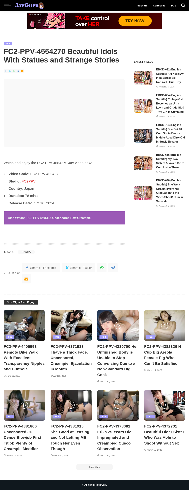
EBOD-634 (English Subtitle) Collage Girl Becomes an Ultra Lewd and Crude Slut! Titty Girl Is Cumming (170, 103)
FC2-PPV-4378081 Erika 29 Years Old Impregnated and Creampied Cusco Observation (114, 437)
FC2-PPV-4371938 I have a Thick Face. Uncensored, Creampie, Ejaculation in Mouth (71, 357)
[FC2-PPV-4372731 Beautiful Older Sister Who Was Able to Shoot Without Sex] (164, 405)
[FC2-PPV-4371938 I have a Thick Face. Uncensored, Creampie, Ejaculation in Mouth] (71, 325)
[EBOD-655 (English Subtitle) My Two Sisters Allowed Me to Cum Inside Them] (143, 163)
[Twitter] (10, 71)
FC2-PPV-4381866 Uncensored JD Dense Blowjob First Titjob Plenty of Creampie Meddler (22, 437)
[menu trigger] (9, 5)
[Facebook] (6, 71)
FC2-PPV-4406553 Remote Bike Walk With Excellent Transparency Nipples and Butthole (24, 357)
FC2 (8, 43)
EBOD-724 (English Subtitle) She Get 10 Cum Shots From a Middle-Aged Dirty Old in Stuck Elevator (170, 133)
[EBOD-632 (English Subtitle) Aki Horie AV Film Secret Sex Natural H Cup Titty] (143, 78)
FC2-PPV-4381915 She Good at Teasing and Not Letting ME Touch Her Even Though (70, 437)
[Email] (22, 71)
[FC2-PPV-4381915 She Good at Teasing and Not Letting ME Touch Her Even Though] (71, 405)
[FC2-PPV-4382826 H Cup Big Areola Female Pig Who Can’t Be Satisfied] (164, 325)
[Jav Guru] (29, 5)
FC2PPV (29, 181)
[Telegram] (18, 71)
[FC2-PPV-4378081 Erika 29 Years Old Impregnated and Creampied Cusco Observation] (118, 405)
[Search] (183, 5)
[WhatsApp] (14, 71)
